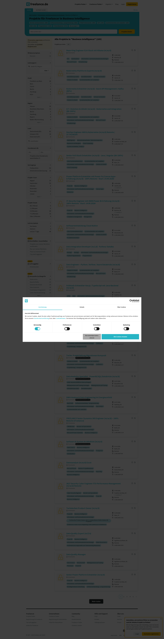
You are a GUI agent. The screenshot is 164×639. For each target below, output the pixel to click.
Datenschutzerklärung (41, 318)
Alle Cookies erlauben (120, 337)
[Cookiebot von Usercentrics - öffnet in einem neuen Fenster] (131, 300)
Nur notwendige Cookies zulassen (91, 337)
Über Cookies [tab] (121, 307)
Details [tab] (82, 307)
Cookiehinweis (61, 318)
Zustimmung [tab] (42, 307)
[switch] (67, 328)
